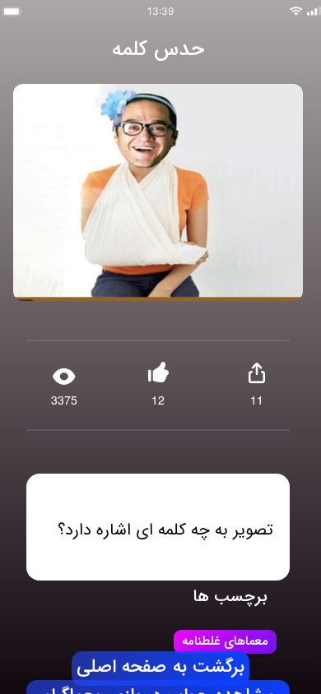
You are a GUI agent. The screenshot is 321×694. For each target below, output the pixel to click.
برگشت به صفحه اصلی (160, 667)
